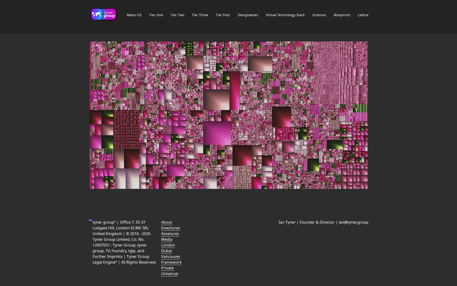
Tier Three (200, 15)
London (168, 245)
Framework (171, 262)
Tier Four (223, 15)
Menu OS (134, 15)
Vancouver (170, 256)
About (166, 222)
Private (167, 268)
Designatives (248, 15)
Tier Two (177, 15)
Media (166, 239)
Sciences (319, 15)
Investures (170, 228)
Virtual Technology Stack (285, 15)
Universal (169, 273)
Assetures (170, 233)
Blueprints (342, 15)
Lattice (363, 15)
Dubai (166, 250)
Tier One (156, 15)
